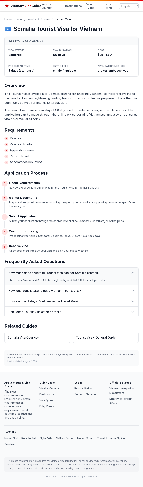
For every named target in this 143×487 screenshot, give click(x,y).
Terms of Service (85, 394)
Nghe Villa (46, 438)
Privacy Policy (83, 388)
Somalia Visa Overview (24, 337)
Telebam (9, 444)
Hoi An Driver (85, 438)
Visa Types (90, 5)
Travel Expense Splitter (111, 438)
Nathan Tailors (65, 438)
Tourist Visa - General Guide (96, 337)
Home (8, 19)
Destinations (73, 5)
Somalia (45, 19)
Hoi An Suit (11, 438)
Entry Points (108, 5)
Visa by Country (46, 5)
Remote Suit (28, 438)
